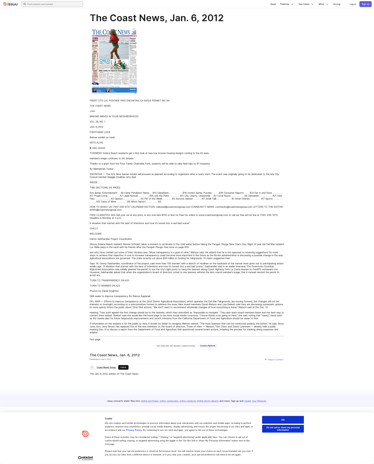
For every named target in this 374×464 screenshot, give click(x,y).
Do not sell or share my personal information (283, 428)
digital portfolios (149, 400)
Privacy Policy (134, 430)
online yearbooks (169, 400)
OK (283, 420)
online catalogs (188, 400)
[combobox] (55, 4)
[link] (273, 4)
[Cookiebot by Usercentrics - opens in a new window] (85, 458)
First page (95, 339)
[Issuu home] (10, 4)
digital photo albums (208, 400)
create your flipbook (255, 400)
